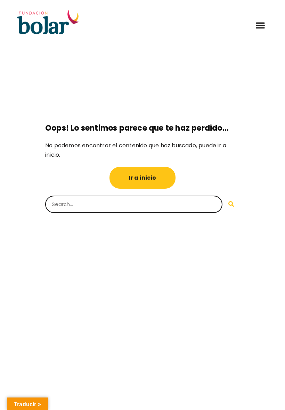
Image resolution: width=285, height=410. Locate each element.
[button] (260, 25)
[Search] (231, 204)
